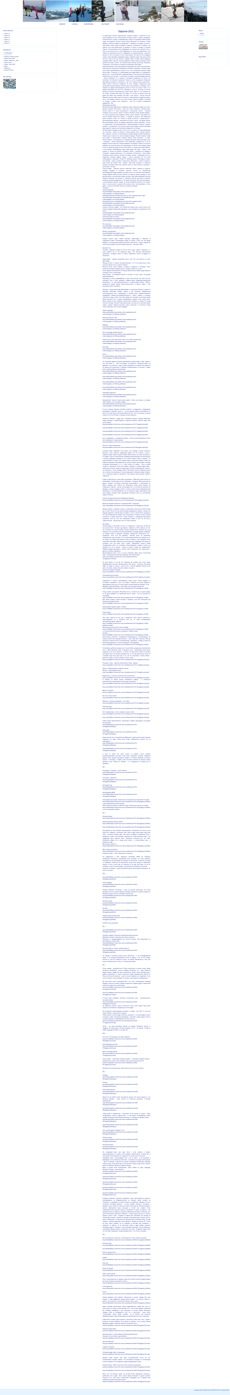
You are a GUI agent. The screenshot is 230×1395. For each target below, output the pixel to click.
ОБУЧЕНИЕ (105, 24)
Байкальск (7, 68)
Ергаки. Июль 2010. (9, 58)
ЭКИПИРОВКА (88, 24)
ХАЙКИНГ (62, 24)
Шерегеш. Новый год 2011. (11, 56)
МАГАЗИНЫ (120, 24)
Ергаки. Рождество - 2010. (11, 60)
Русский (202, 35)
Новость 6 (7, 33)
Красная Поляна (8, 70)
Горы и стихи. (8, 62)
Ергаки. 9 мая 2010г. (9, 64)
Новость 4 (7, 37)
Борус (6, 66)
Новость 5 (7, 35)
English (202, 33)
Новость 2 (7, 41)
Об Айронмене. (8, 53)
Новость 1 (7, 43)
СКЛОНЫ (75, 24)
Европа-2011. (8, 54)
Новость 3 (7, 39)
